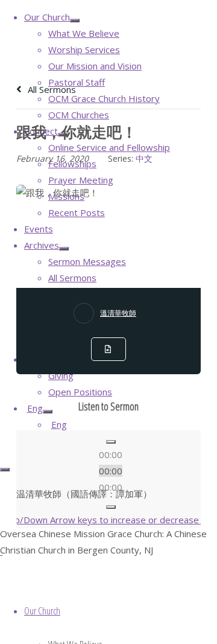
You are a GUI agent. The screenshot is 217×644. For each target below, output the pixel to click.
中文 (144, 158)
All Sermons (50, 89)
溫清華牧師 (118, 313)
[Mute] (111, 507)
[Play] (111, 442)
